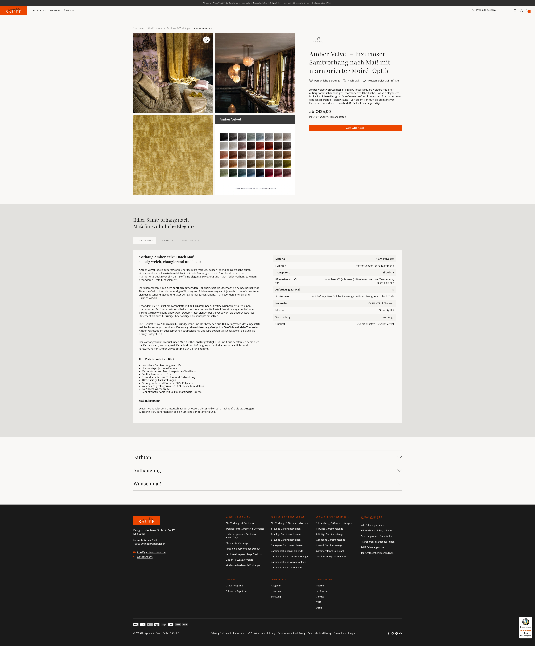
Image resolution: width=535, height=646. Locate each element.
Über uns (69, 10)
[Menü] (530, 618)
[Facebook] (389, 633)
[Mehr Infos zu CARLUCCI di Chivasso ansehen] (318, 39)
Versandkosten (338, 116)
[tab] (145, 240)
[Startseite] (13, 10)
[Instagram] (393, 633)
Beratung (55, 10)
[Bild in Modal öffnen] (173, 73)
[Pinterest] (396, 633)
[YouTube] (400, 633)
